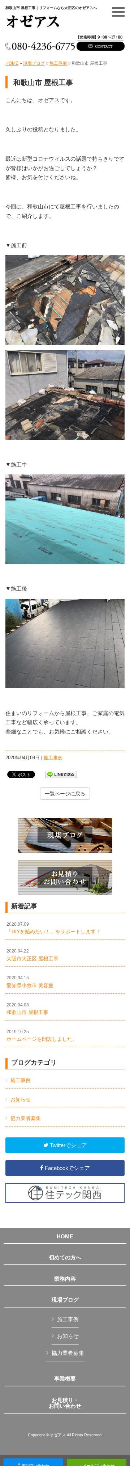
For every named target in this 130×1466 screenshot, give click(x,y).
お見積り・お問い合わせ (65, 1403)
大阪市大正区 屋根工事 (32, 955)
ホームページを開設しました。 (41, 1035)
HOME (11, 63)
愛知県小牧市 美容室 (29, 981)
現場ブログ (34, 63)
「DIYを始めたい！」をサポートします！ (53, 928)
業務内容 (65, 1279)
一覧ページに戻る (65, 794)
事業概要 (65, 1379)
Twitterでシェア (67, 1145)
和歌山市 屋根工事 (27, 1008)
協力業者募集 (25, 1118)
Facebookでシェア (66, 1168)
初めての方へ (65, 1257)
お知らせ (20, 1099)
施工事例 (58, 63)
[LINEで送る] (61, 774)
